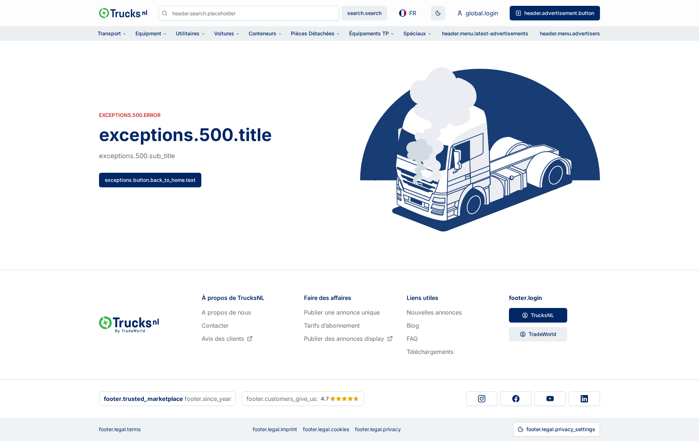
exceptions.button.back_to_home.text (150, 180)
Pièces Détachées (313, 33)
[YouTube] (550, 398)
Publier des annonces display (344, 338)
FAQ (412, 338)
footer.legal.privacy (378, 429)
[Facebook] (516, 398)
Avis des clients (223, 338)
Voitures (224, 33)
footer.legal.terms (120, 429)
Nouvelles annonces (434, 312)
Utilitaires (188, 33)
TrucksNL (542, 315)
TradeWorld (542, 334)
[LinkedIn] (584, 398)
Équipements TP (369, 33)
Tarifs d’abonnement (332, 325)
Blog (413, 325)
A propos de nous (226, 312)
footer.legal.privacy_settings (560, 429)
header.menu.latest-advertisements (485, 33)
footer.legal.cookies (326, 429)
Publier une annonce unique (342, 312)
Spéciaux (414, 33)
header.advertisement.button (559, 13)
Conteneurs (262, 33)
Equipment (148, 33)
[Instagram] (481, 398)
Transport (109, 33)
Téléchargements (430, 351)
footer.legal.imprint (275, 429)
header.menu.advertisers (570, 33)
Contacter (215, 325)
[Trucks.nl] (123, 13)
